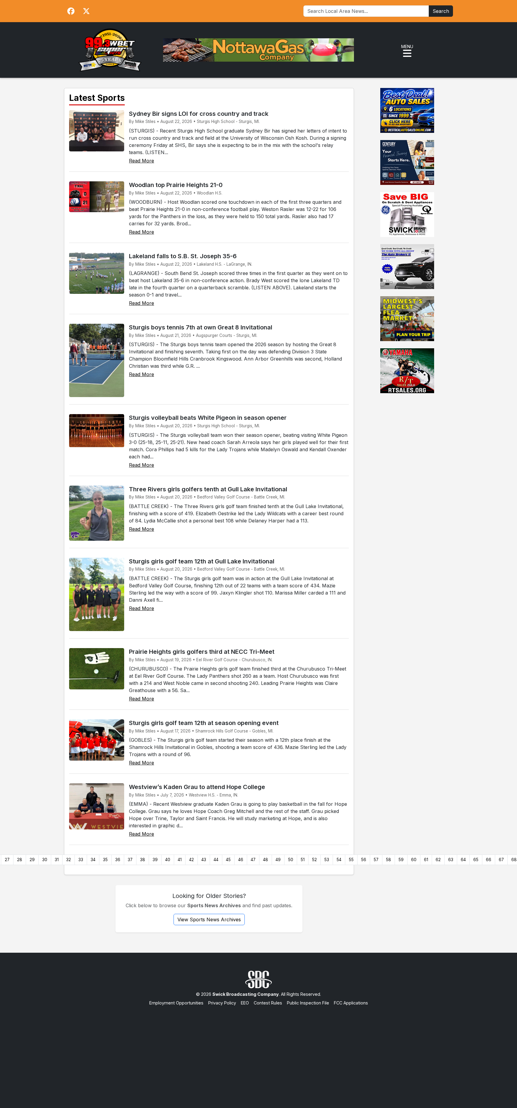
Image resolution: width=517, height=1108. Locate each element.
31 (57, 859)
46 (240, 859)
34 (93, 859)
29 (32, 859)
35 (105, 859)
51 (303, 859)
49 (278, 859)
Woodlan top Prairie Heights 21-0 (176, 185)
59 (401, 859)
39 (155, 859)
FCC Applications (351, 1002)
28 (19, 859)
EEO (245, 1002)
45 (228, 859)
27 (7, 859)
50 (290, 859)
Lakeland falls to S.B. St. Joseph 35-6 (183, 256)
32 (68, 859)
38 (142, 859)
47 (253, 859)
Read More (141, 161)
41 (180, 859)
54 (339, 859)
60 (413, 859)
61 (426, 859)
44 (216, 859)
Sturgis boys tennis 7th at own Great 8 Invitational (200, 327)
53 (326, 859)
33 (80, 859)
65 (475, 859)
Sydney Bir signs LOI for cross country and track (198, 113)
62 (438, 859)
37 (130, 859)
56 (363, 859)
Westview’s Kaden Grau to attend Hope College (197, 787)
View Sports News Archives (209, 919)
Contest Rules (268, 1002)
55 (351, 859)
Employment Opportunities (176, 1002)
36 (117, 859)
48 (265, 859)
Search (441, 11)
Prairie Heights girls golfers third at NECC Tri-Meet (201, 651)
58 (388, 859)
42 (191, 859)
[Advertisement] (258, 1051)
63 (450, 859)
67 (501, 859)
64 (463, 859)
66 (488, 859)
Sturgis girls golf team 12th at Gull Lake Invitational (201, 561)
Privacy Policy (222, 1002)
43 (203, 859)
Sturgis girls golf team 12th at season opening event (204, 722)
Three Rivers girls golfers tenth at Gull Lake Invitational (208, 489)
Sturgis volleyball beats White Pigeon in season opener (208, 417)
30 (44, 859)
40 (167, 859)
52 (314, 859)
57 (376, 859)
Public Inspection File (308, 1002)
